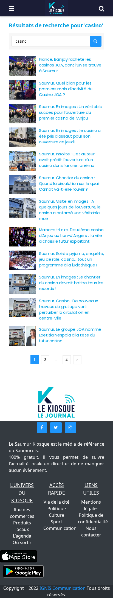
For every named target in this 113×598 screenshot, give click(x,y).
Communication (60, 528)
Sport (56, 522)
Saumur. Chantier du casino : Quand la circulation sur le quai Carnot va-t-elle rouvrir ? (68, 183)
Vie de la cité (56, 502)
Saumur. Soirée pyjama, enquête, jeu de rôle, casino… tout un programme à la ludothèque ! (71, 259)
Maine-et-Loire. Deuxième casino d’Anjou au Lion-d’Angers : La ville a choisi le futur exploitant (71, 235)
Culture (56, 515)
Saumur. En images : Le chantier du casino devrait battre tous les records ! (71, 282)
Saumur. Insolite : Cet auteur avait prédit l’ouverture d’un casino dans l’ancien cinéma (66, 159)
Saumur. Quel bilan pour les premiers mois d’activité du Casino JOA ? (65, 88)
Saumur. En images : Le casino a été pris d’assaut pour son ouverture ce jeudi (70, 136)
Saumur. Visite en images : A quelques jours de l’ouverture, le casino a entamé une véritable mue (70, 209)
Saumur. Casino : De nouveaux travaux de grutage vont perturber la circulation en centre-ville (68, 309)
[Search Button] (95, 41)
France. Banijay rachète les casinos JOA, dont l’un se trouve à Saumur (70, 65)
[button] (42, 427)
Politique (56, 509)
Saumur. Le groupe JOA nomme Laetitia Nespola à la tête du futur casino (70, 335)
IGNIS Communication (62, 588)
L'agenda (22, 536)
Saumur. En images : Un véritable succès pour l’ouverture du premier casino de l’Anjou (70, 112)
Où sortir (22, 542)
